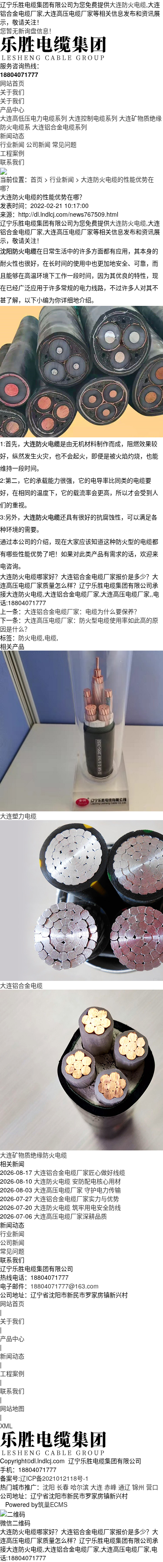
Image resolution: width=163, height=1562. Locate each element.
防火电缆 (30, 637)
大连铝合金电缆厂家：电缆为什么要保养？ (82, 611)
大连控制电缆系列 (93, 118)
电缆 (50, 637)
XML (6, 1425)
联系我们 (12, 161)
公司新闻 (38, 144)
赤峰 (110, 1486)
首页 (36, 179)
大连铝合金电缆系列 (59, 126)
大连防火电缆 (128, 4)
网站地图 (12, 1408)
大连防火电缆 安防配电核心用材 (76, 1181)
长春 (63, 1486)
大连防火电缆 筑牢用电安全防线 (76, 1207)
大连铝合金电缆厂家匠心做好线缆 (78, 1172)
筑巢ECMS (52, 1504)
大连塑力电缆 (18, 815)
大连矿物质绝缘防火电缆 (33, 1154)
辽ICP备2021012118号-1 (54, 1478)
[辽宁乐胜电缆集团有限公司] (54, 47)
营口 (152, 1486)
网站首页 (12, 83)
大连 (96, 1486)
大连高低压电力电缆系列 (33, 118)
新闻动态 (12, 135)
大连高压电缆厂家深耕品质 (69, 1216)
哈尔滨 (79, 1486)
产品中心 (12, 109)
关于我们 (12, 91)
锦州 (138, 1486)
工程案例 (12, 153)
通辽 (124, 1486)
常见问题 (64, 144)
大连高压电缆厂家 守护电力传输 (76, 1189)
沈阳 (49, 1486)
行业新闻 (12, 144)
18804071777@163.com (64, 1285)
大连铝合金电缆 (21, 985)
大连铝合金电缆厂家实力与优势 (75, 1198)
